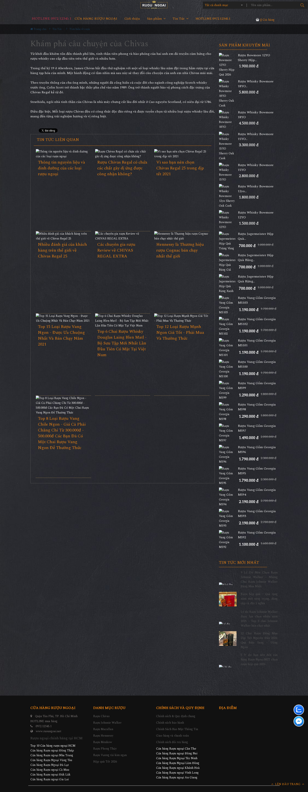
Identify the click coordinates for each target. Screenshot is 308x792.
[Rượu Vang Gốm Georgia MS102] (228, 326)
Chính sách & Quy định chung (175, 716)
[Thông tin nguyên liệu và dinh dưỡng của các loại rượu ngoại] (63, 154)
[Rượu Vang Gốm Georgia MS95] (228, 475)
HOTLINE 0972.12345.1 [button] (212, 18)
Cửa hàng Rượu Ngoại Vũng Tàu (51, 760)
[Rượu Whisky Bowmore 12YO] (228, 219)
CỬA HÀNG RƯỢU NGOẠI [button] (96, 18)
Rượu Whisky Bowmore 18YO (256, 115)
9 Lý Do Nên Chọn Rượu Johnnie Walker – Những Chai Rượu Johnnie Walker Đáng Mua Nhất (259, 579)
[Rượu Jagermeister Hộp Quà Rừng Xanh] (228, 283)
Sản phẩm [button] (155, 18)
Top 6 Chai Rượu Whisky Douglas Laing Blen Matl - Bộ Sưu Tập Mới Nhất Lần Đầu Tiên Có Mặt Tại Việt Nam (122, 343)
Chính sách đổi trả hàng (172, 742)
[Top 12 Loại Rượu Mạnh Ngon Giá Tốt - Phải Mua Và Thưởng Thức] (181, 318)
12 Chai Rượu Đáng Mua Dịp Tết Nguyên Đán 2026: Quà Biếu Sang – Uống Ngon (259, 640)
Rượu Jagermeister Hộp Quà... (255, 236)
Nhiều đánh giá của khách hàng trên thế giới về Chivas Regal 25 (62, 250)
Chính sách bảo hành (170, 722)
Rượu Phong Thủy (105, 748)
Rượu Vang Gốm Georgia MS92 (257, 535)
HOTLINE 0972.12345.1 (51, 18)
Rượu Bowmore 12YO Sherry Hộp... (254, 58)
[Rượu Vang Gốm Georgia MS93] (228, 518)
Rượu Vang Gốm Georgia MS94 (257, 492)
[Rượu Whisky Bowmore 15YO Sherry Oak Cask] (228, 146)
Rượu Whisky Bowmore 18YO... (256, 84)
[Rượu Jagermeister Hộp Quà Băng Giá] (228, 262)
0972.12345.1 (44, 726)
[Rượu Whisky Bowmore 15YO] (228, 172)
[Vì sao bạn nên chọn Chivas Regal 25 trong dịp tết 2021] (181, 154)
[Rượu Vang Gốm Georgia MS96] (228, 454)
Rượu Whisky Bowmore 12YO (256, 215)
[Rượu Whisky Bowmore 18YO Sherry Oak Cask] (228, 93)
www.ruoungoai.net (48, 731)
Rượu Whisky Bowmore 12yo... (256, 189)
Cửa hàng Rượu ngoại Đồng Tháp (52, 750)
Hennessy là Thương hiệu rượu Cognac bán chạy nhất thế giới (180, 250)
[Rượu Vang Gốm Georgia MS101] (228, 347)
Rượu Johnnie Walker (107, 722)
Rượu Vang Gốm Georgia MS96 (257, 449)
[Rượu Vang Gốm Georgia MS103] (228, 305)
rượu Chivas (75, 111)
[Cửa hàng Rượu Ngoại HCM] (154, 4)
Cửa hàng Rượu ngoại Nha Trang (51, 755)
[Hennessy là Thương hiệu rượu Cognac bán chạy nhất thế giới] (181, 236)
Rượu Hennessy (103, 735)
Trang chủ (39, 29)
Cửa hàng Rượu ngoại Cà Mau (49, 770)
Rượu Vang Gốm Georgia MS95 (257, 471)
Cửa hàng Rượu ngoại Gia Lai (49, 779)
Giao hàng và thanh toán (172, 735)
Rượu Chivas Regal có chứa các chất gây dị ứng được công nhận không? (122, 168)
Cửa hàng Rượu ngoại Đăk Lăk (50, 774)
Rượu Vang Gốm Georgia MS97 (257, 428)
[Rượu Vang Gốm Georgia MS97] (228, 433)
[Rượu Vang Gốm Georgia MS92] (228, 539)
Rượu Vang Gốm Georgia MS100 (257, 364)
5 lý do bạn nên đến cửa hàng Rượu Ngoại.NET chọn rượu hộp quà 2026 (259, 659)
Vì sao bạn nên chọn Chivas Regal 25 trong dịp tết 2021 (180, 168)
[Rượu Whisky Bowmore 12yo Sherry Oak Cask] (228, 196)
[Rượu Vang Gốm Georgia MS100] (228, 369)
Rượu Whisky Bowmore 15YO (256, 167)
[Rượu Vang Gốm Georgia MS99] (228, 390)
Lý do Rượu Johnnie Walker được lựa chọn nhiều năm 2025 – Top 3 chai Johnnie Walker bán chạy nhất (259, 619)
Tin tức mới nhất (239, 563)
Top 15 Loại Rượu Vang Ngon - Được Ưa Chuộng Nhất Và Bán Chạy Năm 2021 (61, 335)
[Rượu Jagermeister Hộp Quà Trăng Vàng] (228, 241)
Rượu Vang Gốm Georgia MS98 (257, 407)
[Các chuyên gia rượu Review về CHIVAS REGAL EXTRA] (122, 236)
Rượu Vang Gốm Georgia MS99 (257, 385)
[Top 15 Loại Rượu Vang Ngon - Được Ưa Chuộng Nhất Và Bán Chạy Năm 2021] (63, 318)
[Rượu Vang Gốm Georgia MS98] (228, 411)
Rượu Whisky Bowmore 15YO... (256, 136)
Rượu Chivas (101, 716)
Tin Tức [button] (179, 18)
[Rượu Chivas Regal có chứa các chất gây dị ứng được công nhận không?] (122, 154)
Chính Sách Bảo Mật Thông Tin (177, 729)
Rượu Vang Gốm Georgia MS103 (257, 300)
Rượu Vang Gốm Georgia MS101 (257, 343)
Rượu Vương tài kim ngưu (110, 755)
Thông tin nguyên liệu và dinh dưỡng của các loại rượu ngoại (61, 168)
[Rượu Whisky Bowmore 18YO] (228, 119)
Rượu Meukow (102, 742)
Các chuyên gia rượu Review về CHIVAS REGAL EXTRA (116, 250)
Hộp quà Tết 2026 (105, 761)
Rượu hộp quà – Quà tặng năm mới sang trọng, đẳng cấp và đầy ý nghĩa (259, 598)
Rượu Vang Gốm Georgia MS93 (257, 513)
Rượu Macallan (103, 729)
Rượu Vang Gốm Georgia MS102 (257, 321)
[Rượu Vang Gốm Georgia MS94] (228, 497)
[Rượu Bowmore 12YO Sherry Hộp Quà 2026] (228, 65)
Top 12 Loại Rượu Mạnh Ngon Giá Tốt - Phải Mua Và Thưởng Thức (180, 332)
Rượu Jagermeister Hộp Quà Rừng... (255, 279)
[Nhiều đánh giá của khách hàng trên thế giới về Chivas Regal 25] (63, 236)
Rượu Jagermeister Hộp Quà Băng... (255, 257)
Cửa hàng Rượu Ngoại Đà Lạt (49, 765)
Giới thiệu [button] (132, 18)
